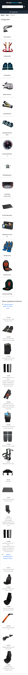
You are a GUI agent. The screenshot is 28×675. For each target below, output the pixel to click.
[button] (14, 12)
